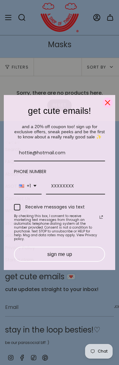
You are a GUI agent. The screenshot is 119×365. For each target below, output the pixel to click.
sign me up (59, 254)
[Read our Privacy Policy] (101, 217)
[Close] (107, 102)
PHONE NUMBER (30, 171)
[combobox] (28, 186)
